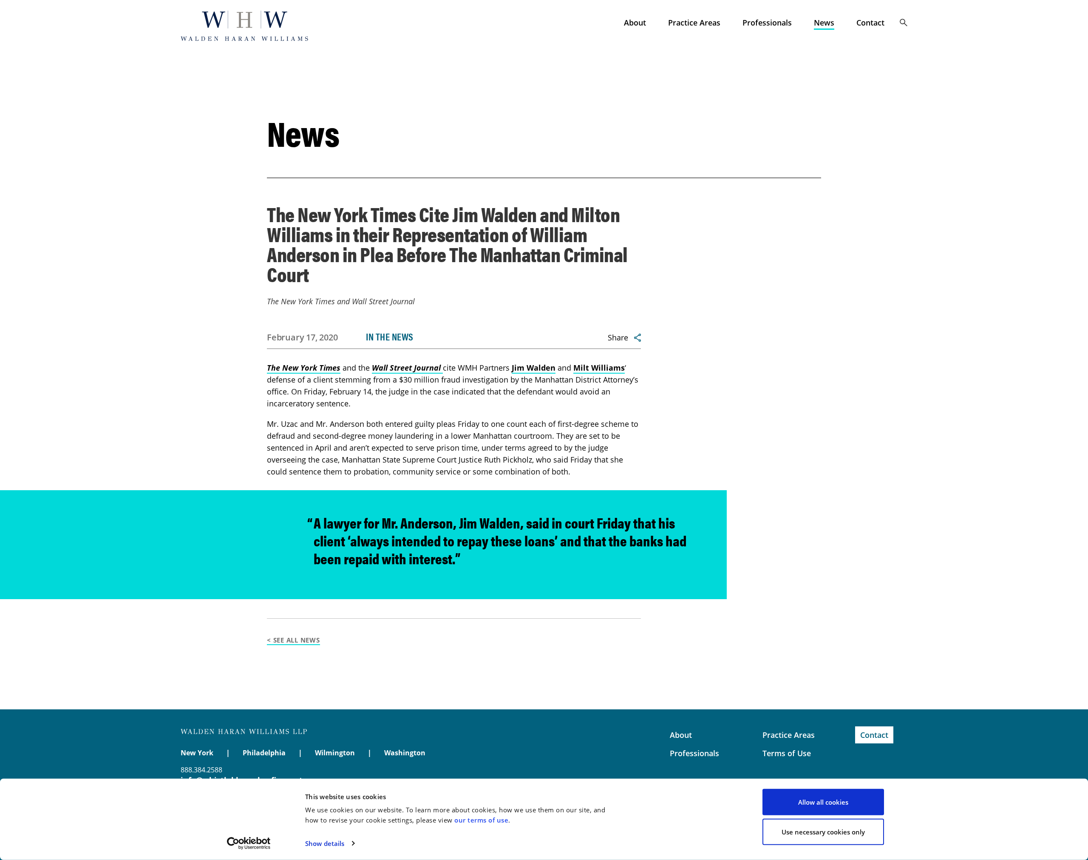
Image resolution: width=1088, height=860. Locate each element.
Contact (870, 22)
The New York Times (303, 368)
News (824, 22)
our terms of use (481, 820)
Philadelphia (264, 752)
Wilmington (335, 752)
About (635, 22)
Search (903, 22)
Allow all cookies (823, 802)
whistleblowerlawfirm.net (244, 25)
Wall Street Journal (407, 368)
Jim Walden (533, 368)
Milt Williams (599, 368)
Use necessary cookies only (823, 831)
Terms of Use (786, 753)
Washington (404, 752)
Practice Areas (694, 22)
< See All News (293, 640)
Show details (324, 843)
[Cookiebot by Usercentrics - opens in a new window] (249, 843)
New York (197, 752)
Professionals (767, 22)
